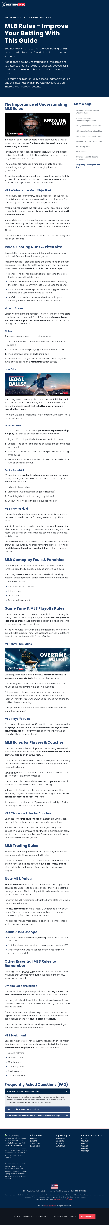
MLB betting (28, 971)
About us (33, 1138)
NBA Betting (60, 1138)
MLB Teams (45, 17)
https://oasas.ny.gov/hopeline (63, 1199)
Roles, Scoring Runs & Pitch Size (88, 126)
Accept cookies (87, 1216)
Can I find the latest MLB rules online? (23, 1109)
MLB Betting (60, 1146)
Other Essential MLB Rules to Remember (87, 158)
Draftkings (85, 1151)
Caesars (84, 1146)
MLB (6, 17)
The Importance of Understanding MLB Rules (86, 119)
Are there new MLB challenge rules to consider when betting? (33, 1115)
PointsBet (85, 1141)
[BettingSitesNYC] (13, 4)
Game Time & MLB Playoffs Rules (89, 136)
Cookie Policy (35, 1146)
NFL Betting (60, 1143)
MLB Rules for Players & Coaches (89, 141)
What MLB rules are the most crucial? (23, 1091)
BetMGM (84, 1148)
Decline (73, 1216)
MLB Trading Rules (83, 146)
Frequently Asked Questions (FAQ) (88, 166)
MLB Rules (33, 17)
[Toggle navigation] (106, 4)
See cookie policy (60, 1216)
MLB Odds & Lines (18, 17)
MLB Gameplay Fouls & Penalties (89, 131)
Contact (33, 1141)
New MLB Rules (81, 152)
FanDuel (84, 1138)
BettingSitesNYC (50, 1206)
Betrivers (84, 1143)
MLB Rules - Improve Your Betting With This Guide (89, 111)
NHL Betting (60, 1141)
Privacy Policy (35, 1143)
